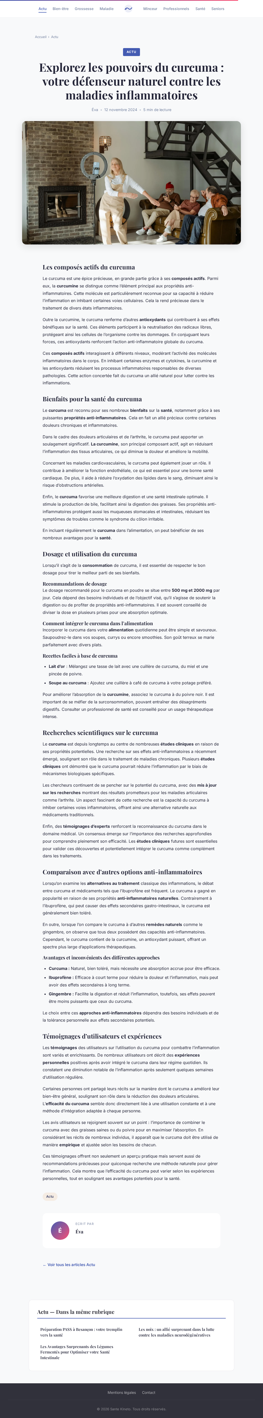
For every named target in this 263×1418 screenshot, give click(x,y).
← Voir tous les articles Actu (69, 1264)
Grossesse (84, 8)
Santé (200, 8)
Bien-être (61, 8)
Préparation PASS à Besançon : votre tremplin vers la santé (81, 1332)
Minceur (150, 8)
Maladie (107, 8)
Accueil (40, 37)
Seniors (217, 8)
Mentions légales (122, 1392)
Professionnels (176, 8)
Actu (42, 8)
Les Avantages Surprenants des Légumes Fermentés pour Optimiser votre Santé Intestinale (76, 1352)
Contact (148, 1392)
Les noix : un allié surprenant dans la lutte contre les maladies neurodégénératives (176, 1332)
